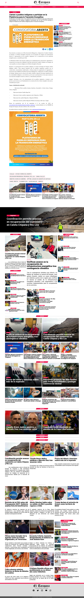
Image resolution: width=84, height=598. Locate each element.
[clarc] (7, 276)
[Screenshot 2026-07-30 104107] (56, 27)
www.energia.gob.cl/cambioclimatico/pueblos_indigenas (22, 105)
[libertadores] (58, 555)
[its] (60, 269)
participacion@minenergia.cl (38, 109)
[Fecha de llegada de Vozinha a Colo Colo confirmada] (7, 303)
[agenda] (17, 533)
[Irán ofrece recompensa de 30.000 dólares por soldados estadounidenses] (58, 525)
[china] (58, 578)
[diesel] (60, 248)
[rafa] (58, 570)
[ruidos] (60, 259)
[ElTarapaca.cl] (6, 3)
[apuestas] (7, 289)
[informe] (58, 540)
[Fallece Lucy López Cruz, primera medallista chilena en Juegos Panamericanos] (7, 296)
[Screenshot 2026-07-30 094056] (56, 33)
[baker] (58, 547)
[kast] (42, 533)
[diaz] (60, 238)
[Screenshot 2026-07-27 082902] (56, 38)
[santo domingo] (7, 310)
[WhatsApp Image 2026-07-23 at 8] (56, 44)
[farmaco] (60, 279)
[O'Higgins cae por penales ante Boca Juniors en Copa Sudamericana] (7, 282)
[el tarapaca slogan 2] (42, 4)
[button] (12, 174)
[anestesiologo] (58, 563)
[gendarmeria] (58, 532)
